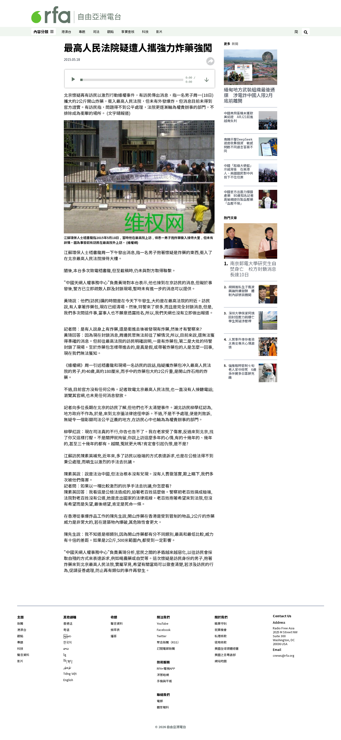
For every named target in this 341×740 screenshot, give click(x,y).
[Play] (74, 79)
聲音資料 (23, 655)
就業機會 (221, 629)
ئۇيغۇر (67, 667)
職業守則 (221, 623)
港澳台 (66, 31)
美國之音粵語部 (225, 655)
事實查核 (127, 31)
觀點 (110, 31)
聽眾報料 (163, 707)
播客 (114, 636)
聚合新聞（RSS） (168, 642)
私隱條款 (221, 636)
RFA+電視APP (166, 668)
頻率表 (115, 629)
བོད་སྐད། (67, 661)
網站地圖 (221, 661)
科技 (145, 31)
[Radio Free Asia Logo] (76, 14)
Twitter (162, 636)
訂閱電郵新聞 (166, 648)
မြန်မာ (67, 636)
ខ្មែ (64, 655)
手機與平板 (164, 681)
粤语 (66, 629)
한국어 (67, 642)
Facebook (163, 629)
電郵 (160, 701)
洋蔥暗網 (163, 674)
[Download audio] (206, 79)
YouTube (162, 623)
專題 (82, 31)
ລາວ (66, 648)
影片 (159, 31)
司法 (96, 31)
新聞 (20, 623)
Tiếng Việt (70, 673)
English (68, 680)
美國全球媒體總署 (227, 648)
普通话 (67, 623)
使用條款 (221, 642)
